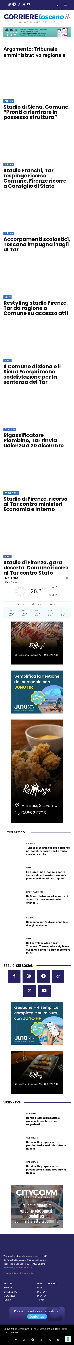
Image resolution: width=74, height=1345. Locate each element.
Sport (7, 296)
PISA (40, 1287)
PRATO (41, 1295)
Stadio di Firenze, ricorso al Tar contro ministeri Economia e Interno (35, 504)
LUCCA (7, 1300)
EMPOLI (8, 1287)
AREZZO (8, 1283)
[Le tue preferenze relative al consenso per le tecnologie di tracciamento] (68, 1339)
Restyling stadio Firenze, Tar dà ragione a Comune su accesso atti (35, 308)
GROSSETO (10, 1291)
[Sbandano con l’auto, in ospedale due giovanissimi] (13, 922)
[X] (23, 4)
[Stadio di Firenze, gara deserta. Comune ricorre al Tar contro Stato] (37, 536)
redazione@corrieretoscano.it (17, 1267)
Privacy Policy (27, 1273)
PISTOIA (42, 1291)
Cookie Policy (10, 1273)
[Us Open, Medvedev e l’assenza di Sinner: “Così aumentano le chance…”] (13, 898)
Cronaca (30, 844)
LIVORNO (9, 1295)
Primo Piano (11, 492)
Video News (32, 1114)
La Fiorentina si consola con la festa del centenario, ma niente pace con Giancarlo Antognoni (46, 875)
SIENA (40, 1300)
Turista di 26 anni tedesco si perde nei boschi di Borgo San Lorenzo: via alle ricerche (48, 851)
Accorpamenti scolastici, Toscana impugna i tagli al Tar (36, 244)
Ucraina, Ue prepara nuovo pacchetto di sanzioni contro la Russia (46, 1145)
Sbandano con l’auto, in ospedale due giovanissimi (47, 923)
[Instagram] (9, 4)
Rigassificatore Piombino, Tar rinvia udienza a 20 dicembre (33, 440)
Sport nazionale (35, 892)
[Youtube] (28, 4)
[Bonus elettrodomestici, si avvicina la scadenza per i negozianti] (13, 1119)
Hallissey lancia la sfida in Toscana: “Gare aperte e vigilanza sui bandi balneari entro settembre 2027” (48, 947)
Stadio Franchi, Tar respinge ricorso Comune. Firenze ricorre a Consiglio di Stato (34, 178)
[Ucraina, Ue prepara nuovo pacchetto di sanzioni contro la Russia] (13, 1144)
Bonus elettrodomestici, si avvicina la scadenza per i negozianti (43, 1121)
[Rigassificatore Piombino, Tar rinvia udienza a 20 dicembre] (37, 408)
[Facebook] (4, 4)
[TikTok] (19, 4)
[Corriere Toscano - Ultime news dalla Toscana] (37, 18)
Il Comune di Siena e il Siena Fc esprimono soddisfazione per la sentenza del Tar (32, 374)
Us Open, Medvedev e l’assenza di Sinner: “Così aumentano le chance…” (47, 899)
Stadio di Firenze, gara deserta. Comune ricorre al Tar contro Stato (35, 567)
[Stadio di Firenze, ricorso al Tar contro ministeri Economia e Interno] (37, 472)
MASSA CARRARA (47, 1283)
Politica (8, 100)
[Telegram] (14, 4)
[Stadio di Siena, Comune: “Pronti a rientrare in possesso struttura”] (37, 80)
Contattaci (37, 1317)
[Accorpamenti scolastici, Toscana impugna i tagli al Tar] (37, 212)
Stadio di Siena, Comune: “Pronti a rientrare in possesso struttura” (36, 112)
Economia (9, 429)
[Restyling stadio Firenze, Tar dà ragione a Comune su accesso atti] (37, 276)
